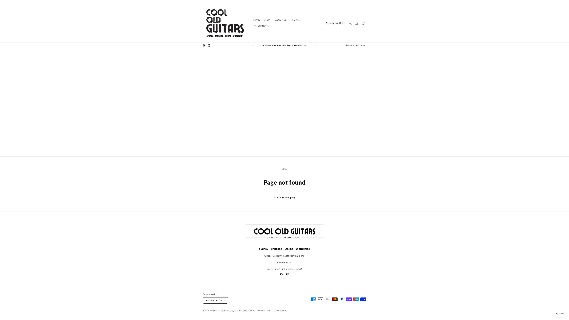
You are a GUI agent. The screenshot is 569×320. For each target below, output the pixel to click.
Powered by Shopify (232, 311)
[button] (268, 20)
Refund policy (249, 311)
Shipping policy (281, 311)
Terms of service (265, 311)
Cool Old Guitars (217, 311)
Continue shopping (284, 197)
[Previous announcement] (253, 45)
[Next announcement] (316, 45)
